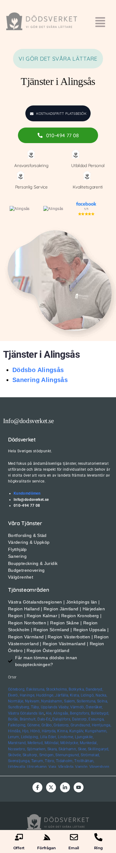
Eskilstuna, (36, 689)
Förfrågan (46, 848)
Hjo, (25, 731)
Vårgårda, (66, 767)
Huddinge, (45, 695)
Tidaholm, (64, 761)
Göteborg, (16, 689)
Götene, (34, 725)
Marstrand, (17, 743)
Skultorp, (30, 755)
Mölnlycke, (69, 743)
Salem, (69, 701)
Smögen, (47, 755)
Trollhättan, (84, 761)
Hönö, (35, 731)
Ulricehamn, (37, 767)
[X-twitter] (51, 787)
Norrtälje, (16, 701)
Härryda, (49, 731)
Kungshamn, (96, 731)
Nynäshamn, (52, 701)
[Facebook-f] (37, 787)
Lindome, (66, 737)
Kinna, (62, 731)
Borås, (13, 719)
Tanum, (37, 761)
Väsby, (63, 707)
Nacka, (101, 695)
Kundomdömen (27, 493)
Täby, (35, 707)
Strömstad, (90, 755)
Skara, (52, 749)
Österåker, (94, 707)
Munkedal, (88, 743)
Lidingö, (88, 695)
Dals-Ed (44, 719)
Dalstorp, (80, 719)
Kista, (74, 695)
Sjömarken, (36, 749)
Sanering (26, 379)
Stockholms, (57, 689)
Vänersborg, (99, 767)
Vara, (53, 767)
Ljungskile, (84, 737)
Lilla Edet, (48, 737)
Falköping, (17, 725)
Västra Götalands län (26, 713)
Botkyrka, (76, 689)
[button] (100, 22)
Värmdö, (77, 707)
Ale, (49, 713)
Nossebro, (17, 749)
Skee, (82, 749)
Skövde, (15, 755)
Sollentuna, (86, 701)
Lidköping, (30, 737)
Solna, (102, 701)
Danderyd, (94, 689)
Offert (19, 848)
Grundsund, (81, 725)
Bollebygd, (100, 713)
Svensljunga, (19, 761)
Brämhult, (28, 719)
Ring (98, 848)
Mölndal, (52, 743)
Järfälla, (62, 695)
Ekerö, (13, 695)
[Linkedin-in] (65, 787)
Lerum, (14, 737)
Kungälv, (76, 731)
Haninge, (27, 695)
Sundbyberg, (19, 707)
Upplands (49, 707)
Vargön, (81, 767)
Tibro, (50, 761)
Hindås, (14, 731)
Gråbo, (47, 725)
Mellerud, (35, 743)
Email (73, 848)
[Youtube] (79, 787)
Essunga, (96, 719)
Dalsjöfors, (61, 719)
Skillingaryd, (98, 749)
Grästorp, (61, 725)
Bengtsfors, (80, 713)
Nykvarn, (32, 701)
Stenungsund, (67, 755)
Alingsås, (61, 713)
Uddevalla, (17, 767)
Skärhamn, (67, 749)
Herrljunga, (101, 725)
